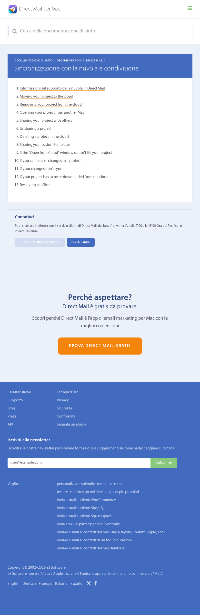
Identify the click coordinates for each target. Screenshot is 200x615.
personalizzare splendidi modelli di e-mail (90, 484)
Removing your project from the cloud (51, 105)
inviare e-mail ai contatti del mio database (91, 548)
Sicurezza (64, 408)
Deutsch (29, 584)
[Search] (14, 31)
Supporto (15, 400)
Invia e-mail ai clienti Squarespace (84, 516)
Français (45, 584)
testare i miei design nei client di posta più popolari (98, 492)
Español (76, 584)
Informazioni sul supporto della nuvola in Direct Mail (62, 88)
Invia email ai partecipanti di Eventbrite (88, 524)
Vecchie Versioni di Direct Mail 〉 (82, 60)
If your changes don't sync (41, 169)
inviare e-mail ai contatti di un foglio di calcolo (94, 540)
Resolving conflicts (35, 185)
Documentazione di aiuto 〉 (35, 60)
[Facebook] (95, 584)
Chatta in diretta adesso (40, 242)
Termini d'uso (68, 392)
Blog (11, 408)
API (10, 425)
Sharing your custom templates (45, 145)
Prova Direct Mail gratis (100, 346)
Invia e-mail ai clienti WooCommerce (86, 500)
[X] (88, 584)
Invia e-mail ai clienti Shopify (80, 508)
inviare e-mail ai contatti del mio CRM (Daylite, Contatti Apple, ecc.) (111, 532)
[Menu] (190, 9)
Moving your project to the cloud (46, 97)
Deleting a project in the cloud (44, 137)
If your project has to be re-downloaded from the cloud (64, 177)
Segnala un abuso (71, 425)
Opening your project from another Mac (52, 113)
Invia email (80, 242)
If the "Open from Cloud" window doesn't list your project (66, 153)
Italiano (61, 584)
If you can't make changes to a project (50, 161)
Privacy (63, 400)
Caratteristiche (19, 392)
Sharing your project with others (46, 121)
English (14, 584)
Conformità (66, 416)
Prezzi (12, 416)
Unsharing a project (35, 129)
